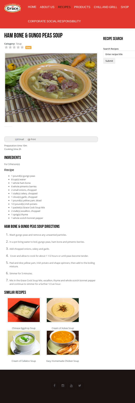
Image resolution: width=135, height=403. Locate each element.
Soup (19, 43)
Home (32, 6)
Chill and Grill (105, 7)
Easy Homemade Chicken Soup (62, 360)
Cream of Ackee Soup (63, 328)
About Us (47, 7)
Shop (125, 7)
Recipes (64, 7)
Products (82, 7)
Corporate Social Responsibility (54, 21)
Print (33, 139)
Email (21, 139)
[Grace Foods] (12, 8)
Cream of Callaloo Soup (24, 360)
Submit (109, 60)
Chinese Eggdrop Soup (24, 328)
